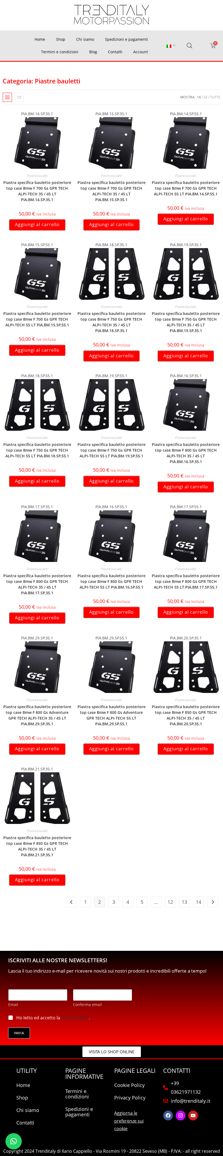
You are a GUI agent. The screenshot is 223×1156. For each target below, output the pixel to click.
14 (198, 902)
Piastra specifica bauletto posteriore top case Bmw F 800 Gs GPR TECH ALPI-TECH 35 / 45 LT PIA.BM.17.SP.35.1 (37, 584)
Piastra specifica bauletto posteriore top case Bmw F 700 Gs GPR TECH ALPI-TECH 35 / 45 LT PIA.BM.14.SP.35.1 (37, 191)
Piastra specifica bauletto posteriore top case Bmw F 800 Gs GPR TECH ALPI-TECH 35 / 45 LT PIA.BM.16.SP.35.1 (186, 453)
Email (13, 1004)
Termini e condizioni (59, 51)
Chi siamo (85, 39)
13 (184, 902)
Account (140, 51)
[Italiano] (168, 46)
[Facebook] (168, 1115)
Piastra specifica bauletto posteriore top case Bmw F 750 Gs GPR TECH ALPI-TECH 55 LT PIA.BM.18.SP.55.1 (37, 450)
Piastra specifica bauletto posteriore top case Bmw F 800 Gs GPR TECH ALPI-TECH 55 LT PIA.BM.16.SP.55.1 (111, 581)
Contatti (115, 51)
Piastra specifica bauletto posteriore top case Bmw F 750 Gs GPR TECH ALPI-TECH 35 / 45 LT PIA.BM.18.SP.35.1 (111, 322)
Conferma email (87, 1004)
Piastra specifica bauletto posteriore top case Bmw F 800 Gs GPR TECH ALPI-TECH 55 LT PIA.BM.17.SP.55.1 (186, 581)
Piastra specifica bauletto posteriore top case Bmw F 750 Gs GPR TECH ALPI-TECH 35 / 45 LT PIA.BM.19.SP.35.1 (186, 322)
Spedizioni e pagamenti (126, 39)
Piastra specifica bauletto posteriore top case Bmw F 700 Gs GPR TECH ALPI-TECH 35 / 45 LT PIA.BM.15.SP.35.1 (111, 191)
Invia (19, 1033)
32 (205, 97)
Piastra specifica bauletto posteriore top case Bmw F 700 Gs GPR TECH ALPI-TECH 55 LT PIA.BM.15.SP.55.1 (37, 319)
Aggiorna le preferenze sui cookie (129, 1121)
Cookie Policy (129, 1085)
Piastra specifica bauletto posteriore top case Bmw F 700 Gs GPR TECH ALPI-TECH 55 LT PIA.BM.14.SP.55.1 (186, 188)
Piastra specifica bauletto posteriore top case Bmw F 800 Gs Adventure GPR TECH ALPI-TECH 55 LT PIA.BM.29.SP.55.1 (111, 715)
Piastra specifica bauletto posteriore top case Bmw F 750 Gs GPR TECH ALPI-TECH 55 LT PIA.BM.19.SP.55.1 (111, 450)
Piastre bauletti (37, 175)
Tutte (215, 97)
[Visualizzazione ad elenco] (19, 97)
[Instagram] (180, 1115)
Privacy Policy (75, 1018)
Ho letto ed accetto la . (53, 1018)
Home (40, 39)
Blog (93, 51)
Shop (60, 39)
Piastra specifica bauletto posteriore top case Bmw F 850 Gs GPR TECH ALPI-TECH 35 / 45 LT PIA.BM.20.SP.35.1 (186, 715)
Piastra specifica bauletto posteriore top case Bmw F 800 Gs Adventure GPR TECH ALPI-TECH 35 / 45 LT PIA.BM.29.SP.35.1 (37, 715)
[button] (13, 1141)
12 (170, 902)
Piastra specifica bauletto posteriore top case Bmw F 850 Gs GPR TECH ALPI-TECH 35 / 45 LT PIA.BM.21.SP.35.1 (37, 846)
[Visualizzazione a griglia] (7, 97)
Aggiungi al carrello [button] (37, 224)
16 (199, 97)
